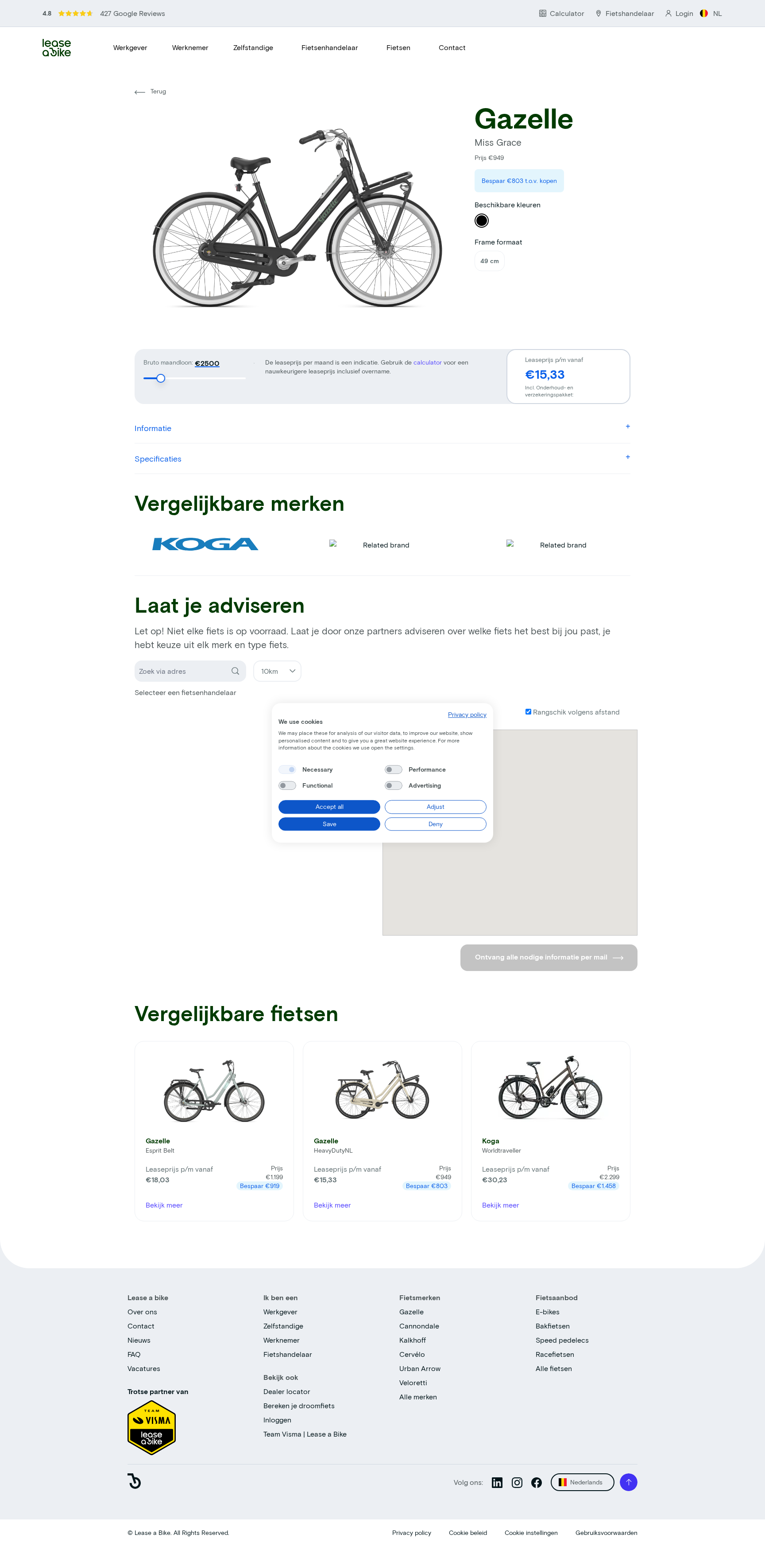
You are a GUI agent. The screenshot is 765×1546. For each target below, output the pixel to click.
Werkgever (130, 47)
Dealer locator (286, 1391)
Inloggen (277, 1419)
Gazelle (411, 1311)
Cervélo (412, 1354)
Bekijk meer (164, 1204)
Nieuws (139, 1340)
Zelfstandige (253, 47)
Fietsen (398, 47)
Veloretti (413, 1382)
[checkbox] (287, 769)
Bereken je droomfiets (299, 1405)
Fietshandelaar (287, 1354)
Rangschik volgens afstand (575, 711)
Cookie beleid (468, 1532)
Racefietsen (555, 1354)
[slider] (160, 378)
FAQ (134, 1354)
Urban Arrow (419, 1368)
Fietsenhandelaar (329, 47)
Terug (157, 91)
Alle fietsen (554, 1368)
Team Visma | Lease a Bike (305, 1433)
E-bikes (548, 1311)
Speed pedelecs (562, 1340)
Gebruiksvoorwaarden (607, 1532)
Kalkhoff (412, 1340)
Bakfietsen (553, 1325)
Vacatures (144, 1368)
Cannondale (419, 1325)
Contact (452, 47)
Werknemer (190, 47)
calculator (428, 362)
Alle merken (418, 1396)
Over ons (142, 1311)
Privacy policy (411, 1532)
